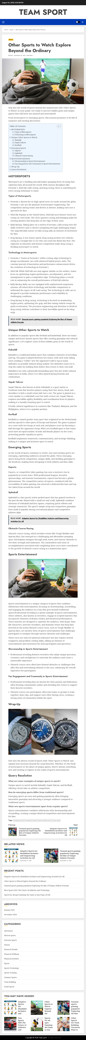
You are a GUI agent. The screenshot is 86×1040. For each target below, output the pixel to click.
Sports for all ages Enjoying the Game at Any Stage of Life (27, 895)
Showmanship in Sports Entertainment (30, 161)
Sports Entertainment (20, 158)
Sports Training (10, 973)
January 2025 (9, 910)
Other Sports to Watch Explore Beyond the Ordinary (25, 881)
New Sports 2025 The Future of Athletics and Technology (27, 890)
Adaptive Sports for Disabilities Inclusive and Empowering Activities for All (29, 854)
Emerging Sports (18, 148)
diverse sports (10, 935)
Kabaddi (18, 140)
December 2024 (10, 914)
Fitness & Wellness (11, 954)
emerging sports (18, 820)
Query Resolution (18, 169)
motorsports (28, 820)
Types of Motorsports (23, 132)
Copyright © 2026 (32, 1037)
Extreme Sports (10, 940)
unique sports (56, 820)
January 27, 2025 (26, 860)
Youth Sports (9, 987)
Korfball (18, 145)
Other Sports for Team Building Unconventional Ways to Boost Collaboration (78, 1026)
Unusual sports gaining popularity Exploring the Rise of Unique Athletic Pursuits (70, 854)
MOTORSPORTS (18, 129)
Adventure (8, 931)
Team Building (10, 982)
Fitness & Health (10, 949)
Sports (11, 39)
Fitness (7, 945)
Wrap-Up (15, 166)
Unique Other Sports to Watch (24, 137)
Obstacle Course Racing (24, 156)
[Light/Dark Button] (78, 22)
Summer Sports (10, 977)
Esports (18, 151)
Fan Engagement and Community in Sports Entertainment (37, 164)
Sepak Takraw (20, 143)
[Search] (82, 22)
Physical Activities (11, 959)
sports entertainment (44, 820)
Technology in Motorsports (25, 135)
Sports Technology (11, 968)
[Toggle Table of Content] (57, 126)
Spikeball (18, 153)
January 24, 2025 (66, 860)
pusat (11, 55)
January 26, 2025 (20, 55)
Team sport (43, 12)
